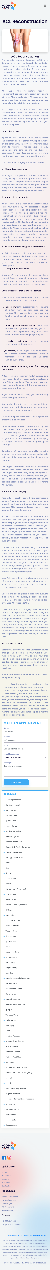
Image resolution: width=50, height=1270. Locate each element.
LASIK (7, 863)
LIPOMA (8, 910)
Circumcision (10, 878)
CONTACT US (13, 1236)
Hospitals (6, 1182)
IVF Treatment (11, 815)
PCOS (7, 947)
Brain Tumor (10, 1020)
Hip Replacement (12, 805)
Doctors (5, 1179)
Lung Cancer (10, 973)
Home (4, 1172)
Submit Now (16, 782)
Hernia (8, 884)
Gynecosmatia (11, 899)
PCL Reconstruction (13, 989)
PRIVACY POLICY (39, 1236)
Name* (6, 728)
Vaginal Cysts (11, 931)
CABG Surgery (11, 810)
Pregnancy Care (12, 952)
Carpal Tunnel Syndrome (16, 905)
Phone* (7, 737)
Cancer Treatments (13, 842)
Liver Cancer (10, 936)
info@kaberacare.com (11, 1224)
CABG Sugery (7, 1203)
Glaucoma (10, 1062)
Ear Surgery (10, 1104)
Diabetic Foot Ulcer (13, 1057)
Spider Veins (10, 941)
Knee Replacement (13, 800)
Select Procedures (11, 754)
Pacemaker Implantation (16, 1067)
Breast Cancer (11, 826)
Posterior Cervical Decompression (19, 1099)
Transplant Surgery (13, 852)
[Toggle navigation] (45, 5)
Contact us (6, 1186)
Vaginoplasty (11, 968)
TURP (7, 1031)
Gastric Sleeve (11, 1046)
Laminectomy (11, 983)
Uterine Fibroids (12, 926)
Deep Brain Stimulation (15, 1004)
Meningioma (10, 994)
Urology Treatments (14, 857)
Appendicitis (10, 915)
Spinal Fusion (10, 821)
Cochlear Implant (12, 920)
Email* (6, 745)
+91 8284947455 (9, 1221)
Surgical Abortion (12, 1036)
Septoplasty (10, 1120)
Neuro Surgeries (12, 836)
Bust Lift (8, 1083)
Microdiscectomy (12, 999)
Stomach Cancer (12, 1051)
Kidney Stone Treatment (15, 889)
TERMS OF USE (26, 1236)
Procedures (7, 1176)
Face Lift (8, 1078)
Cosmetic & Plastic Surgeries (17, 847)
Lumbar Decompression (15, 1088)
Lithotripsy (9, 1025)
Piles (7, 868)
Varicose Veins (11, 1015)
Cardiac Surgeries (13, 831)
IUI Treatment (11, 894)
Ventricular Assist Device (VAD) (18, 1072)
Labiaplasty (10, 962)
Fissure (8, 873)
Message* (8, 762)
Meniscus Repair (12, 1109)
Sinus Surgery (11, 1125)
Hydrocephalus (11, 1114)
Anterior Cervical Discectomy (17, 978)
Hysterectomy (11, 957)
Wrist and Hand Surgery (15, 1041)
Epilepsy (8, 1010)
